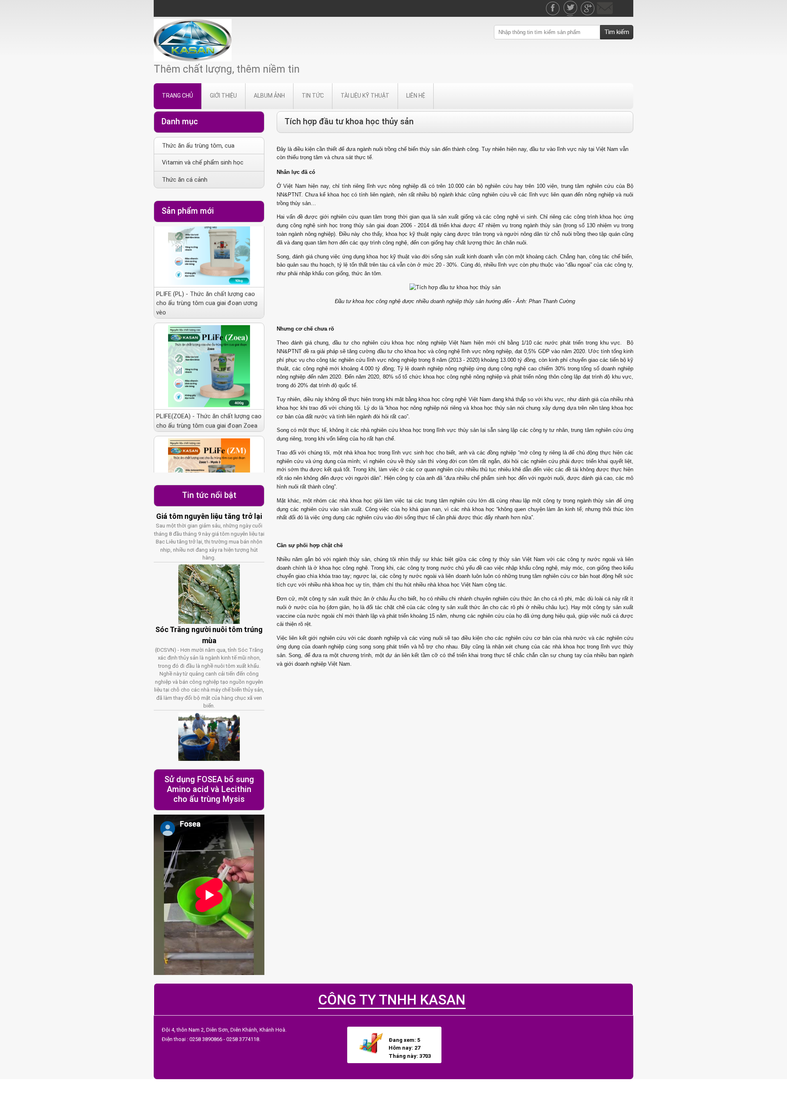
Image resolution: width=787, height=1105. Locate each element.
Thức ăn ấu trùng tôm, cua (198, 145)
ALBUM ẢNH (269, 95)
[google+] (588, 4)
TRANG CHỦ (177, 95)
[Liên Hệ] (605, 4)
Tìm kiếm (616, 32)
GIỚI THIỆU (223, 95)
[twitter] (571, 4)
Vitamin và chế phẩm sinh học (202, 162)
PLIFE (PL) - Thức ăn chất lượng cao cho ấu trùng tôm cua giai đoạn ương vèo (206, 276)
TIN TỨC (313, 95)
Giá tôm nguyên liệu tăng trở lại (209, 516)
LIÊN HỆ (415, 95)
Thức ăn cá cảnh (184, 179)
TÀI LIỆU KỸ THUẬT (365, 95)
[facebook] (553, 4)
